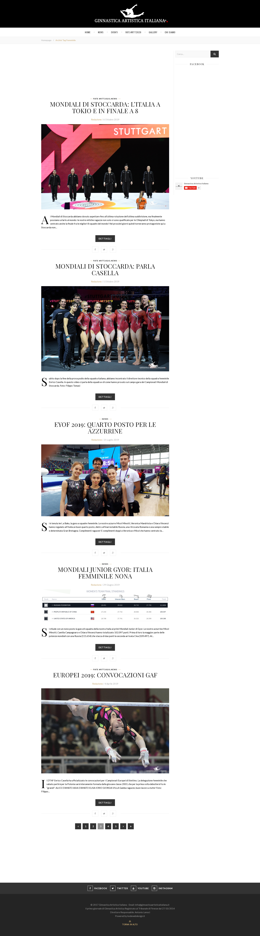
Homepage (46, 40)
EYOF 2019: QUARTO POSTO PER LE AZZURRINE (105, 427)
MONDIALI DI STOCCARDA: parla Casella (105, 269)
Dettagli (105, 238)
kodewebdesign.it (136, 916)
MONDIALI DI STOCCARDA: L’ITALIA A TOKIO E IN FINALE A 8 (105, 107)
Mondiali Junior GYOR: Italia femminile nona (105, 572)
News (101, 32)
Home (87, 32)
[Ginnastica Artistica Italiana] (130, 14)
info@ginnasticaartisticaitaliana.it (152, 904)
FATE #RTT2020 (133, 32)
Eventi (114, 32)
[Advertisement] (105, 72)
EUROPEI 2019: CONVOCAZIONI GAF (105, 675)
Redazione (96, 119)
